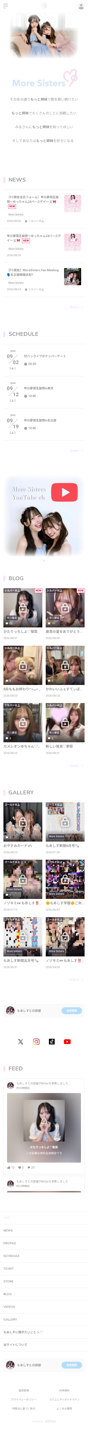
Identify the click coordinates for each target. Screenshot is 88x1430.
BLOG (7, 1294)
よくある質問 (64, 1408)
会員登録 (72, 1010)
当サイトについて (15, 1345)
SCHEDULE (11, 1256)
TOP (6, 1218)
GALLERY (10, 1320)
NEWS (8, 1231)
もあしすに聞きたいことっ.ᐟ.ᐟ (23, 1332)
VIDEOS (9, 1307)
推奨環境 (24, 1390)
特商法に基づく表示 (23, 1408)
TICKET (8, 1269)
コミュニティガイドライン (64, 1399)
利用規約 (64, 1390)
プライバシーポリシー (24, 1399)
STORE (8, 1281)
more (74, 307)
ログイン (81, 6)
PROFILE (9, 1243)
